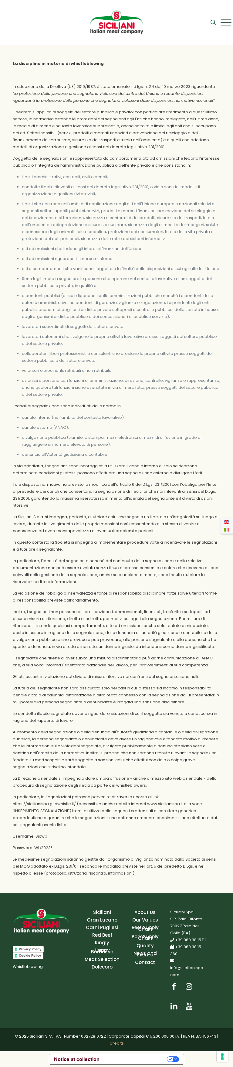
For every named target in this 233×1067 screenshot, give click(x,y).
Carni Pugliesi (102, 927)
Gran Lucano (102, 920)
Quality (145, 945)
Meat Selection (102, 959)
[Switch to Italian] (226, 529)
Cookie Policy (30, 955)
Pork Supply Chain (145, 937)
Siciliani (102, 912)
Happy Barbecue (102, 951)
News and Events (145, 954)
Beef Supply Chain (145, 928)
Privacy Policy (30, 949)
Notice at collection (77, 1059)
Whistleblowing (28, 966)
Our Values (145, 920)
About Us (145, 912)
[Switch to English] (226, 522)
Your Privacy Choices (135, 1059)
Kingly (102, 942)
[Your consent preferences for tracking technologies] (222, 1056)
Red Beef (102, 935)
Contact (145, 962)
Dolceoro (102, 967)
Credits (117, 1043)
